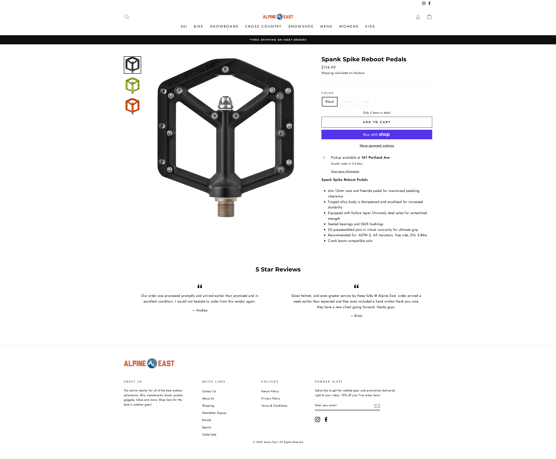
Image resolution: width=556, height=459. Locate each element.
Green (366, 101)
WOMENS (349, 26)
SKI (184, 26)
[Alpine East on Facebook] (326, 419)
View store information (345, 171)
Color (327, 93)
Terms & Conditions (274, 405)
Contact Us (209, 391)
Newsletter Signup (214, 413)
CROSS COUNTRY (263, 26)
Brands (206, 420)
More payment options (377, 145)
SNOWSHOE (301, 26)
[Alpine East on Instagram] (317, 419)
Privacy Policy (270, 398)
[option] (278, 39)
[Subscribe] (377, 405)
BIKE (199, 26)
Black (330, 101)
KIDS (370, 26)
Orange (348, 101)
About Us (208, 398)
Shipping (327, 73)
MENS (326, 26)
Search (206, 427)
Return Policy (270, 391)
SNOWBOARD (224, 26)
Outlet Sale (209, 434)
